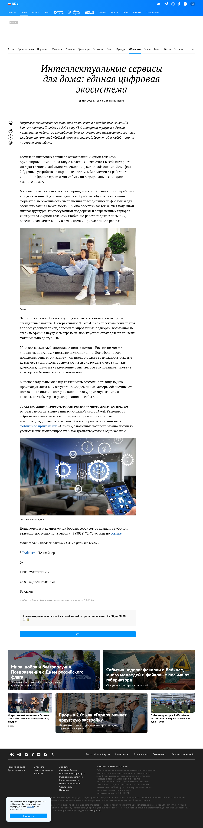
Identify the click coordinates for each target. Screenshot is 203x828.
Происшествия (26, 49)
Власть (147, 49)
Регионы (70, 49)
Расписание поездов (69, 780)
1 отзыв (12, 726)
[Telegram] (166, 4)
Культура (121, 49)
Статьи (24, 12)
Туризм (114, 12)
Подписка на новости (70, 783)
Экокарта (64, 766)
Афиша (35, 12)
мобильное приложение (39, 426)
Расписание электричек (71, 776)
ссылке (116, 533)
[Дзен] (185, 4)
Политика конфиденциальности (112, 766)
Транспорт (84, 49)
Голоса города (140, 754)
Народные (43, 49)
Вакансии (38, 773)
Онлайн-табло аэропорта (72, 773)
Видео (157, 49)
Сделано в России (68, 770)
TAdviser (28, 553)
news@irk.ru (95, 810)
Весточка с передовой (182, 754)
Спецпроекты (152, 12)
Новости (12, 12)
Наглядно (64, 790)
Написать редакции (43, 770)
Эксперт (178, 49)
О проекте (39, 766)
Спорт (110, 49)
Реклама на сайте (16, 766)
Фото (46, 12)
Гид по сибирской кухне (98, 754)
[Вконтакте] (158, 4)
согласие (30, 806)
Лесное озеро (159, 754)
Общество (135, 49)
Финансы (57, 49)
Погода (102, 12)
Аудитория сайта (16, 770)
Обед (125, 12)
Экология (98, 49)
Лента (11, 49)
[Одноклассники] (179, 4)
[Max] (173, 4)
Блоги (167, 49)
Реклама (137, 12)
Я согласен (28, 815)
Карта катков (121, 754)
